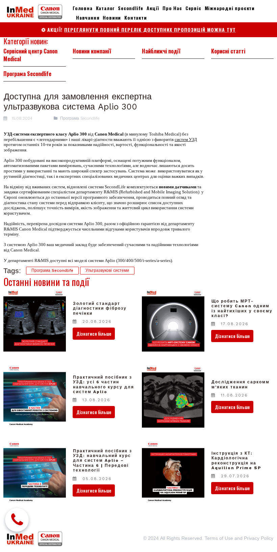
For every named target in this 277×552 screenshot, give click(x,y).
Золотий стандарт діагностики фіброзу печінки (100, 308)
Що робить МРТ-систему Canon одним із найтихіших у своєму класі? (242, 308)
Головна (83, 7)
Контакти (135, 17)
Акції (153, 7)
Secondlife (130, 7)
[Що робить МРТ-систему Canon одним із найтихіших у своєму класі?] (173, 320)
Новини (112, 17)
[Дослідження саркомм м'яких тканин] (173, 396)
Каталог (105, 7)
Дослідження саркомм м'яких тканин (240, 384)
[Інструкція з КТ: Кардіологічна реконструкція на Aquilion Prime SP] (173, 472)
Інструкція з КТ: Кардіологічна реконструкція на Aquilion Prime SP (236, 460)
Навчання (87, 17)
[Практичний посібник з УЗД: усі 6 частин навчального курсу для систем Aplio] (34, 396)
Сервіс (193, 7)
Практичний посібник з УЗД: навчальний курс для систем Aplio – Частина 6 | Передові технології (102, 461)
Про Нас (172, 7)
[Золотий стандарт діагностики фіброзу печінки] (34, 320)
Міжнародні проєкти (230, 7)
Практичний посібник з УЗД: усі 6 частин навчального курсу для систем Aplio (103, 384)
